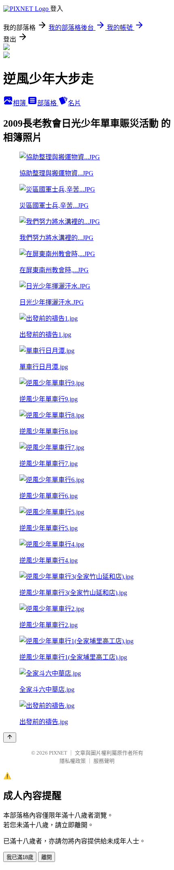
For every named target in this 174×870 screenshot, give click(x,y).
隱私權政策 (72, 761)
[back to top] (9, 737)
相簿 (20, 103)
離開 (46, 857)
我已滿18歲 (19, 857)
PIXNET (58, 753)
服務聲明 (104, 761)
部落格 (47, 103)
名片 (74, 103)
